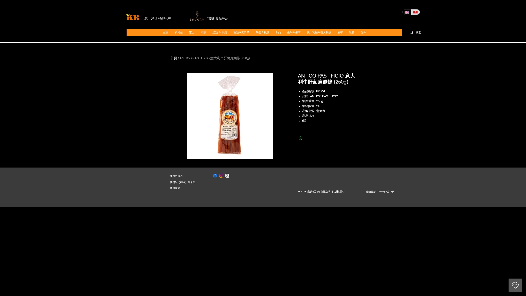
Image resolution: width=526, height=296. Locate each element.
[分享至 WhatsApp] (300, 138)
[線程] (227, 175)
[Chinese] (415, 12)
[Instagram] (221, 175)
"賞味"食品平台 (217, 18)
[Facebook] (215, 175)
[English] (407, 12)
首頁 (174, 58)
